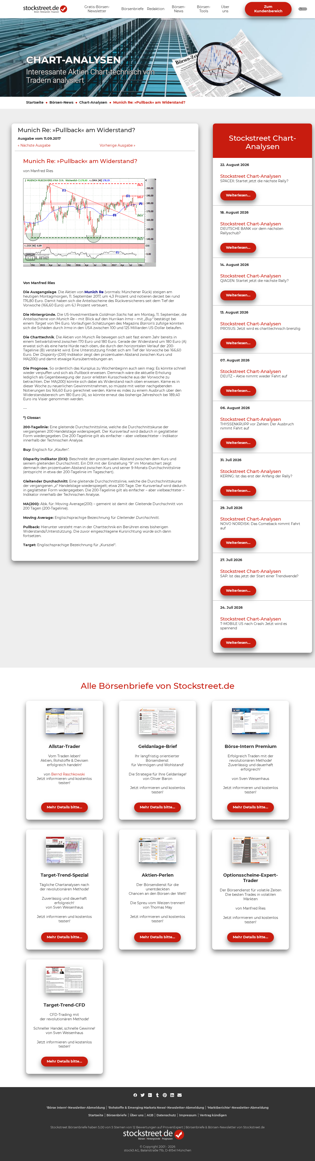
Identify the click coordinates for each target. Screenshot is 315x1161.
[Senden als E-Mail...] (179, 1095)
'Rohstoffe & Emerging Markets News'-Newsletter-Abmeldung (156, 1107)
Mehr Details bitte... (64, 807)
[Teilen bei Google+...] (150, 1095)
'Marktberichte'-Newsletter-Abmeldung (237, 1107)
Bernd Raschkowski (68, 774)
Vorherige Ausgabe (116, 145)
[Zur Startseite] (48, 9)
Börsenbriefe (117, 1115)
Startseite (35, 102)
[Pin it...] (165, 1095)
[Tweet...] (143, 1095)
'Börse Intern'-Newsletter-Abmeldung (76, 1107)
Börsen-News (61, 102)
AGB (150, 1115)
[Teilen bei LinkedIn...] (172, 1095)
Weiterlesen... (238, 195)
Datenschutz (166, 1115)
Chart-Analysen (93, 102)
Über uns (136, 1115)
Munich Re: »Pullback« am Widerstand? (149, 102)
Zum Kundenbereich (268, 8)
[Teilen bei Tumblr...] (157, 1095)
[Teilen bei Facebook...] (135, 1095)
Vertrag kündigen (213, 1115)
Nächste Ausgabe (35, 145)
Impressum (188, 1115)
